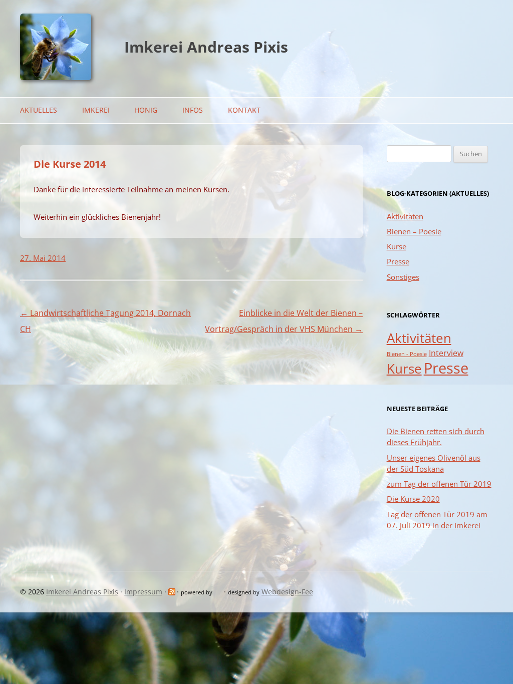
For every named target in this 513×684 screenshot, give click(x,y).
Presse (398, 261)
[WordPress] (219, 591)
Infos (192, 110)
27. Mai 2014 (43, 258)
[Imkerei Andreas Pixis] (55, 77)
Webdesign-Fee (287, 591)
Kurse (396, 246)
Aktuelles (38, 110)
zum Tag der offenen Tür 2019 (439, 484)
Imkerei (96, 110)
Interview (446, 353)
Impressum (143, 591)
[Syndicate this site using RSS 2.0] (172, 591)
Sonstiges (403, 277)
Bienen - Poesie (407, 354)
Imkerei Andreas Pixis (206, 47)
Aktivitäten (405, 216)
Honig (145, 110)
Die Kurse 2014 (70, 164)
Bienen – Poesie (414, 231)
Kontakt (244, 110)
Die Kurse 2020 (413, 499)
